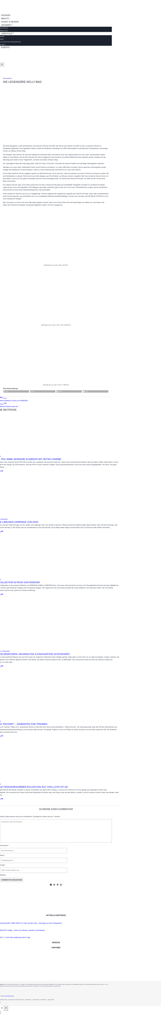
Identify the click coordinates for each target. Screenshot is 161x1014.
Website (3, 875)
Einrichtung (4, 30)
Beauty (5, 18)
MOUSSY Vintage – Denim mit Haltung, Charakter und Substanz (22, 930)
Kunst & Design (10, 22)
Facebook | (28, 999)
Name (2, 855)
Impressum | (4, 999)
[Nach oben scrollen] (2, 1008)
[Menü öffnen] (2, 65)
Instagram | (36, 999)
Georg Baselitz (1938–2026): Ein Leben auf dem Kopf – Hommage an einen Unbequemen (31, 923)
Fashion (5, 15)
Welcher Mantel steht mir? (9, 405)
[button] (16, 391)
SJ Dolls (2, 44)
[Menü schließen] (0, 1012)
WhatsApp (51, 999)
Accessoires (7, 78)
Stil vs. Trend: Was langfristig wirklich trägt (15, 937)
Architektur (4, 28)
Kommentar (4, 845)
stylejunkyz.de (9, 996)
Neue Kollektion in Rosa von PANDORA (14, 399)
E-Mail (3, 865)
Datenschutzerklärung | (16, 999)
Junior (2, 36)
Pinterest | (43, 999)
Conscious (6, 651)
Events (5, 47)
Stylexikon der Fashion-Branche (10, 42)
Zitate (2, 39)
